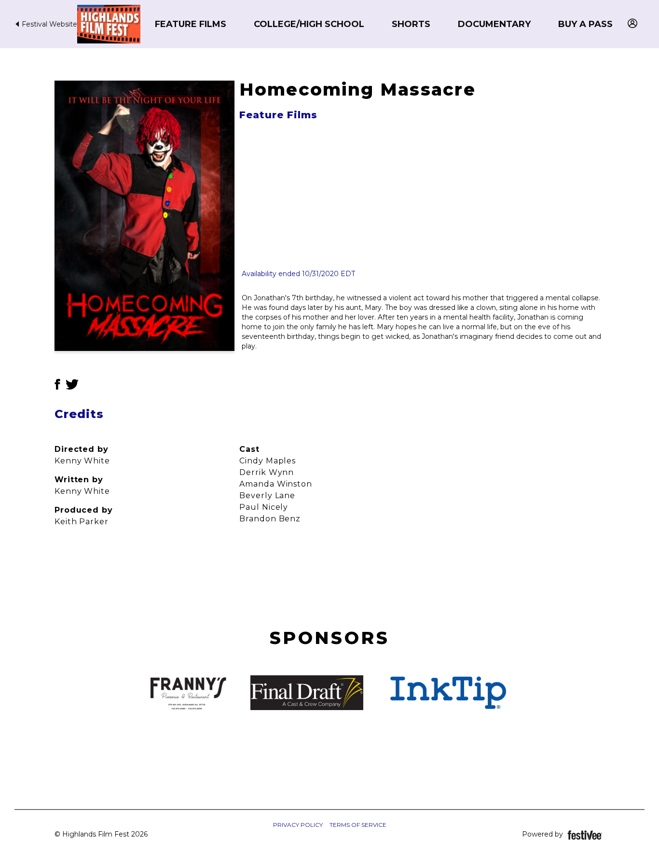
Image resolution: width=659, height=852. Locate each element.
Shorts (411, 24)
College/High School (309, 24)
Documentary (494, 24)
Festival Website (48, 24)
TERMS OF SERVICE (358, 824)
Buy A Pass (585, 24)
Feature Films (190, 24)
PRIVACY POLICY (298, 824)
